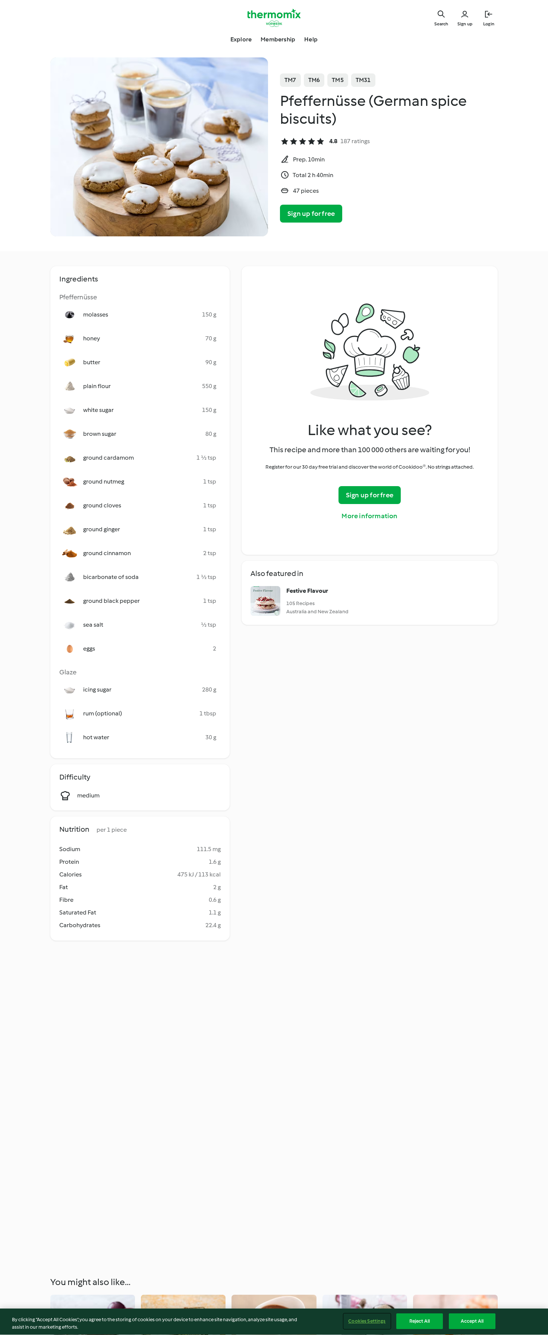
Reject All (419, 1321)
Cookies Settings (366, 1321)
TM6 (314, 80)
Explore (241, 39)
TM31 (363, 80)
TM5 (338, 80)
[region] (274, 1322)
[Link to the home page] (274, 18)
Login (488, 23)
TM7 (290, 80)
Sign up (464, 23)
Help (311, 39)
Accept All (472, 1321)
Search (441, 23)
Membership (278, 39)
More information (369, 516)
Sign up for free (311, 214)
